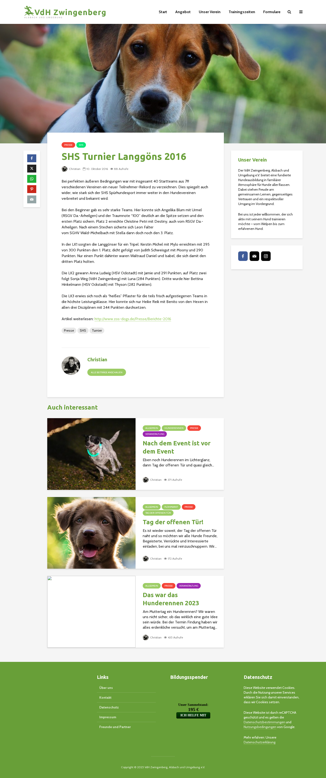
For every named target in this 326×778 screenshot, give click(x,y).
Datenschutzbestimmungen (265, 722)
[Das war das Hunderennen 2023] (91, 611)
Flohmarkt (171, 506)
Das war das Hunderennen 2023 (171, 598)
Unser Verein (210, 12)
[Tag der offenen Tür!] (91, 532)
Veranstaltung (154, 434)
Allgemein (151, 428)
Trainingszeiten (242, 12)
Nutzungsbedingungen (260, 727)
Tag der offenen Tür (158, 512)
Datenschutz (109, 707)
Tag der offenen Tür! (173, 522)
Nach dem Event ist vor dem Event (176, 447)
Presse (68, 144)
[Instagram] (266, 256)
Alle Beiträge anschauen (106, 372)
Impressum (107, 717)
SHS (81, 144)
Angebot (183, 12)
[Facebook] (243, 256)
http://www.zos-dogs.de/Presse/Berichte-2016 (133, 319)
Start (163, 12)
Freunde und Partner (115, 727)
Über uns (106, 688)
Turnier (97, 330)
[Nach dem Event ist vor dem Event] (91, 453)
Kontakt (105, 697)
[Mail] (254, 256)
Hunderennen (174, 428)
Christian (74, 169)
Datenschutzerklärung (259, 742)
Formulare (271, 12)
